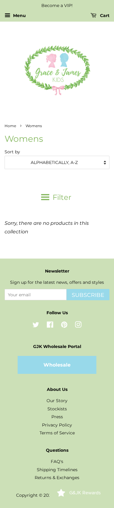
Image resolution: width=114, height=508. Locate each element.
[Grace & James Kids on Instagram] (78, 325)
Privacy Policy (57, 425)
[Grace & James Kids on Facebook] (50, 325)
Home (10, 126)
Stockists (57, 408)
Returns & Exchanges (57, 477)
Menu (19, 15)
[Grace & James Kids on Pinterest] (64, 325)
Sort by (12, 152)
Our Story (57, 400)
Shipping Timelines (57, 469)
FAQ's (57, 461)
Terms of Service (57, 432)
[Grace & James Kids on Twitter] (36, 325)
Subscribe (88, 295)
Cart (104, 15)
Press (57, 416)
